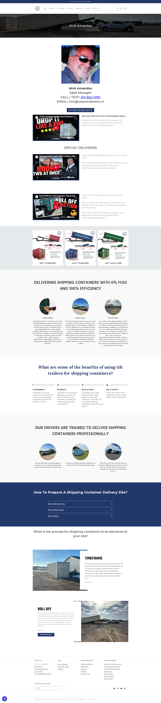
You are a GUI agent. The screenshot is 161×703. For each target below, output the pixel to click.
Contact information (92, 699)
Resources (84, 669)
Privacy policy (58, 699)
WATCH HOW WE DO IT (46, 635)
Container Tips (85, 674)
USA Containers (41, 699)
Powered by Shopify (49, 699)
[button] (52, 8)
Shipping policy (82, 699)
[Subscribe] (62, 688)
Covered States (108, 679)
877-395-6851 (38, 671)
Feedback (60, 669)
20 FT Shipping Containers (112, 667)
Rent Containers (109, 676)
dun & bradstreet (63, 664)
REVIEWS (83, 671)
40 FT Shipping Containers (112, 669)
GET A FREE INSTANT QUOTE (42, 674)
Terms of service (74, 699)
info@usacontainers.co (41, 669)
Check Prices (84, 667)
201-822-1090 (90, 97)
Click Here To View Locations (112, 664)
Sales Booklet (38, 667)
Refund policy (66, 699)
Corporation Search (63, 667)
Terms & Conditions (87, 664)
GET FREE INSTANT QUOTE (80, 110)
